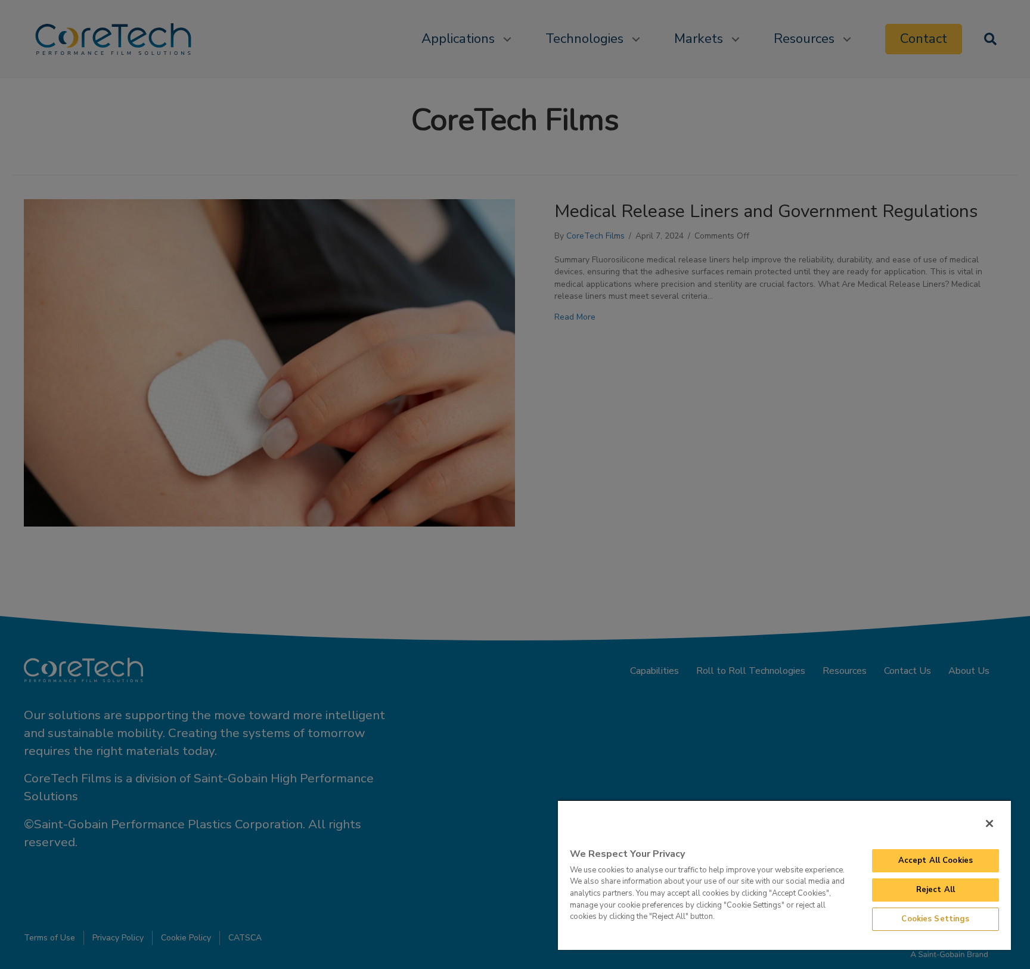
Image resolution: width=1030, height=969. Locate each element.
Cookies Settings (935, 919)
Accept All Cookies (935, 860)
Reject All (935, 889)
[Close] (989, 823)
